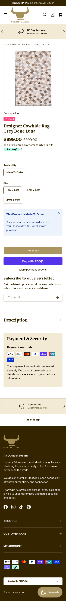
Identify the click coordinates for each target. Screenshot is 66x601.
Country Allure (11, 113)
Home (6, 44)
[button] (60, 15)
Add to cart (33, 250)
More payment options (33, 269)
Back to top (33, 419)
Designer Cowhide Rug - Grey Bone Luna (30, 44)
